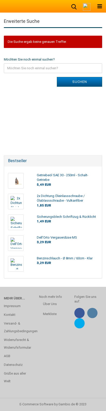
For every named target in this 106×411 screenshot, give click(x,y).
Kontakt (9, 315)
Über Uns (50, 304)
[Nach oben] (92, 403)
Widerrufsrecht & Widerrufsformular (17, 343)
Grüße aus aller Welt (15, 377)
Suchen (79, 82)
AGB (7, 356)
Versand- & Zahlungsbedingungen (17, 327)
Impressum (12, 306)
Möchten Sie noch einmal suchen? (29, 59)
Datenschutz (13, 365)
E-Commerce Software (36, 404)
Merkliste (50, 314)
